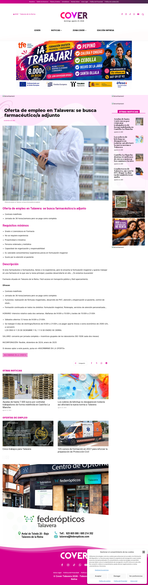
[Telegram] (106, 363)
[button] (144, 552)
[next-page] (7, 457)
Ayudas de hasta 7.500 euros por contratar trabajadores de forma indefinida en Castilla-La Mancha (26, 405)
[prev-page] (4, 457)
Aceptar (98, 576)
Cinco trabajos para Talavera (17, 449)
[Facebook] (122, 14)
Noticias (5, 398)
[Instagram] (126, 14)
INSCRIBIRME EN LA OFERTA (15, 355)
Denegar (117, 576)
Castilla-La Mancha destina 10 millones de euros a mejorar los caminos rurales (124, 158)
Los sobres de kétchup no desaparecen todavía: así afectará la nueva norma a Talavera (81, 403)
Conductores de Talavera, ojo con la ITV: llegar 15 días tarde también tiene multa (123, 173)
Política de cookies (105, 581)
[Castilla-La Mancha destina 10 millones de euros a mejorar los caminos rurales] (139, 157)
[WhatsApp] (134, 14)
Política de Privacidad (120, 581)
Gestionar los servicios (102, 570)
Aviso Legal (133, 581)
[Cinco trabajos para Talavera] (28, 433)
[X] (96, 363)
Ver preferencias (135, 576)
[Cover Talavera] (74, 555)
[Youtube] (138, 14)
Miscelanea (61, 398)
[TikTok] (130, 14)
